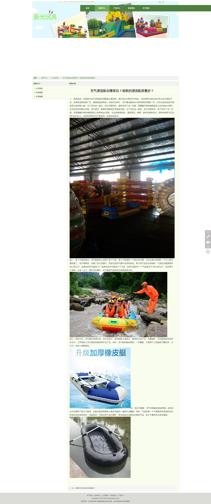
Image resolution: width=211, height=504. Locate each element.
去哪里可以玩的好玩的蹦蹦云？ (85, 488)
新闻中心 (44, 78)
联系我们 (113, 495)
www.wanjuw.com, (113, 498)
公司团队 (105, 495)
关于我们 (90, 495)
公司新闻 (55, 78)
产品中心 (121, 495)
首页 (35, 78)
